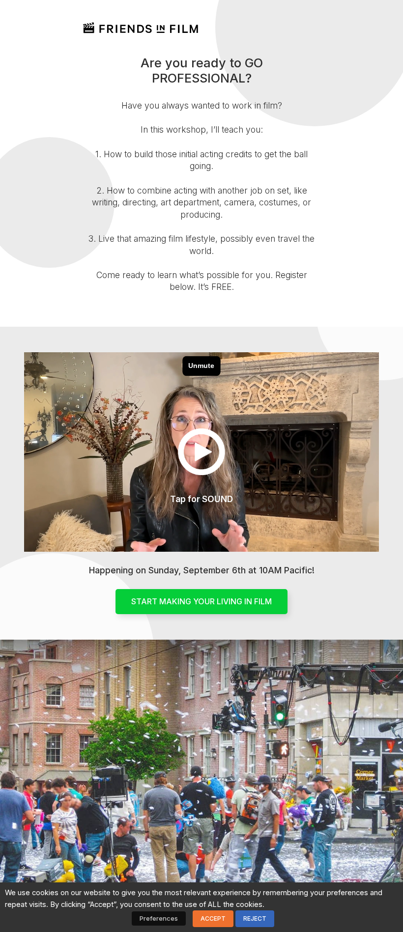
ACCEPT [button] (213, 918)
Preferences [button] (159, 918)
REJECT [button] (254, 918)
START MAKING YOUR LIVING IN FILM (201, 601)
